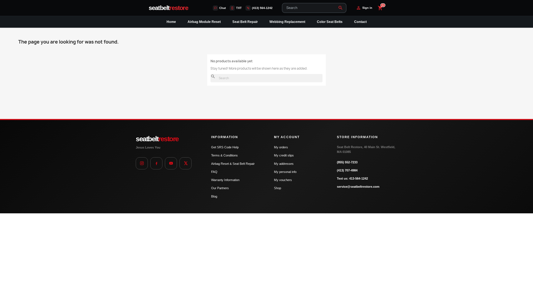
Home (171, 22)
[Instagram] (142, 163)
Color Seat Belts (329, 22)
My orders (281, 147)
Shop (277, 188)
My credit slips (284, 155)
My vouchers (283, 180)
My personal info (285, 172)
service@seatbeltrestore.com (358, 186)
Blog (214, 196)
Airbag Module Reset (204, 22)
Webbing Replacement (287, 22)
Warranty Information (225, 180)
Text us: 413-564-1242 (352, 178)
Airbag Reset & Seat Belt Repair (233, 163)
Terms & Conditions (224, 155)
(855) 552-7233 (347, 162)
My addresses (284, 163)
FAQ (214, 172)
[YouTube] (171, 163)
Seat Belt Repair (245, 22)
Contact (360, 22)
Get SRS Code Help (225, 147)
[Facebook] (156, 163)
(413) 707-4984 (347, 170)
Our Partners (220, 188)
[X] (185, 163)
